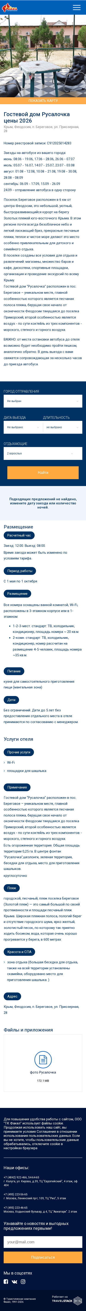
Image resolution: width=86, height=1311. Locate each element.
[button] (23, 427)
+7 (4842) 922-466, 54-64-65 (21, 1177)
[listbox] (43, 401)
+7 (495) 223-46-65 (16, 1207)
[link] (35, 7)
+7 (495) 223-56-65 (16, 1194)
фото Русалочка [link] (43, 1072)
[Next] (79, 56)
